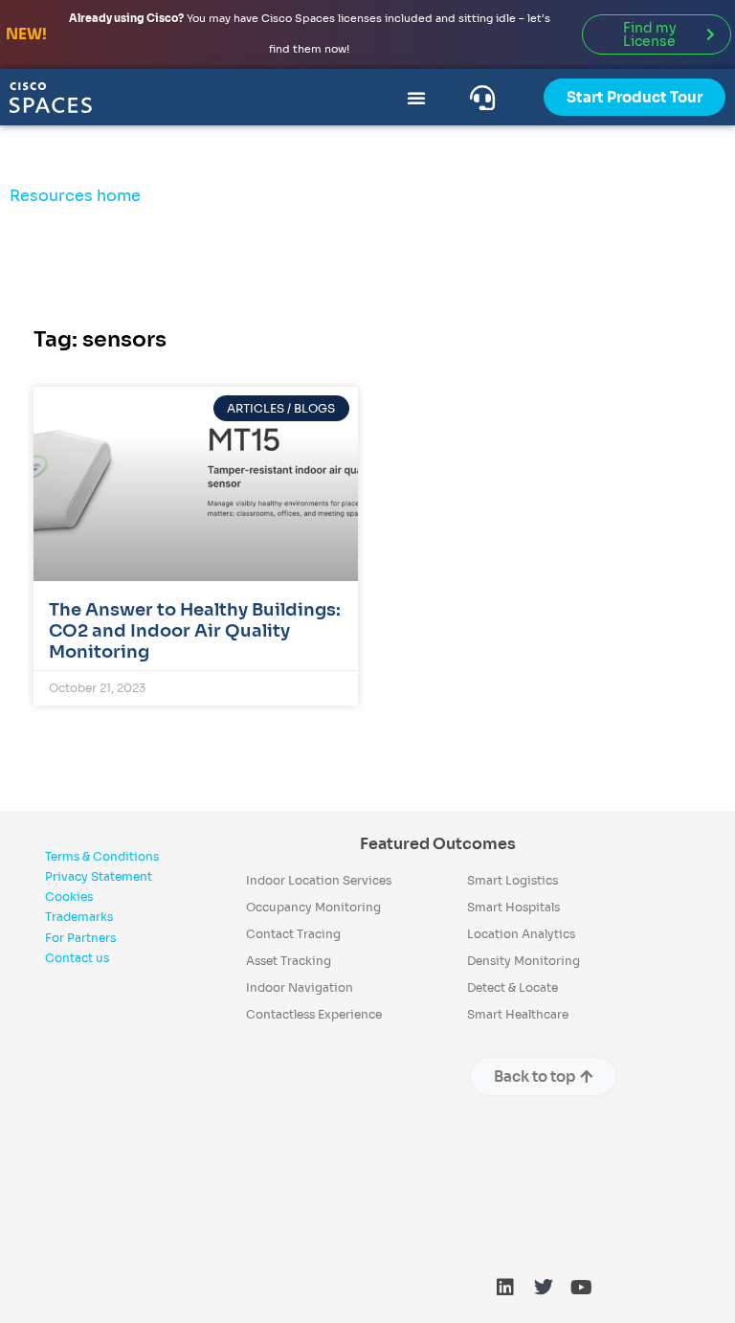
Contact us (77, 958)
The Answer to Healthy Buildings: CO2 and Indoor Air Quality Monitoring (195, 630)
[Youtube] (581, 1287)
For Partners (80, 938)
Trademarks (79, 916)
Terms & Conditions (102, 856)
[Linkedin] (505, 1287)
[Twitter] (543, 1287)
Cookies (69, 896)
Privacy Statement (98, 876)
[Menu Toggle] (416, 97)
